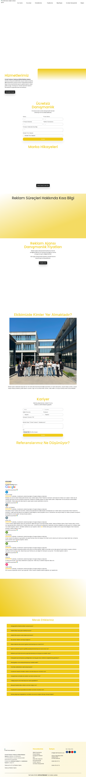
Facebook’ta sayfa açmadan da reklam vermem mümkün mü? (27, 690)
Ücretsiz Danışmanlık (71, 3)
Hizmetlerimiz (38, 3)
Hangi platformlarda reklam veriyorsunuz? (22, 626)
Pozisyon (45, 412)
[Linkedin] (75, 752)
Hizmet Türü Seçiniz (28, 133)
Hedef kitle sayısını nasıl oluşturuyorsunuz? (22, 635)
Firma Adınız (46, 116)
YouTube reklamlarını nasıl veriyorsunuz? (21, 667)
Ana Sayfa (20, 3)
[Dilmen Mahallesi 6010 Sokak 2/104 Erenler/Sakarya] (50, 757)
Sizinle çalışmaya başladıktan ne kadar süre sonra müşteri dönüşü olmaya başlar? (32, 694)
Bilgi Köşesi (59, 3)
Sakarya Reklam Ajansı (10, 768)
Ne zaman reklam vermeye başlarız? (20, 640)
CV (23, 430)
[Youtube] (72, 752)
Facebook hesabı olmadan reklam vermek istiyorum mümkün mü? (28, 671)
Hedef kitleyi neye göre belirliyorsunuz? (21, 630)
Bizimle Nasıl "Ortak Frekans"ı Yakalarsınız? (34, 422)
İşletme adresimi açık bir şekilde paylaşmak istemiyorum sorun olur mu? (30, 649)
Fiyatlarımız (50, 3)
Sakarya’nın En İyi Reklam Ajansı (13, 765)
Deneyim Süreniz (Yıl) (28, 417)
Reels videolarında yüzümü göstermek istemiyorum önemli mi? (27, 644)
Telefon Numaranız (48, 121)
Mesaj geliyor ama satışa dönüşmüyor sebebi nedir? (24, 662)
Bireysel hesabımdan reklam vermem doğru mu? (24, 685)
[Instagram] (69, 752)
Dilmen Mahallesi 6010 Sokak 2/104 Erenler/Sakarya (57, 757)
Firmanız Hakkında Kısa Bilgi (30, 127)
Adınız (24, 116)
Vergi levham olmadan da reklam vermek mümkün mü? (25, 676)
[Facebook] (67, 752)
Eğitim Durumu (26, 412)
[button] (6, 461)
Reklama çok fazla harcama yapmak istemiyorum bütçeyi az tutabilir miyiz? (31, 653)
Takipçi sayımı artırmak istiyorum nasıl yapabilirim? (24, 680)
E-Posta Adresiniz (27, 121)
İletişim (82, 3)
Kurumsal (28, 3)
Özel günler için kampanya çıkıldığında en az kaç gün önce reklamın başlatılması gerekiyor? (35, 658)
